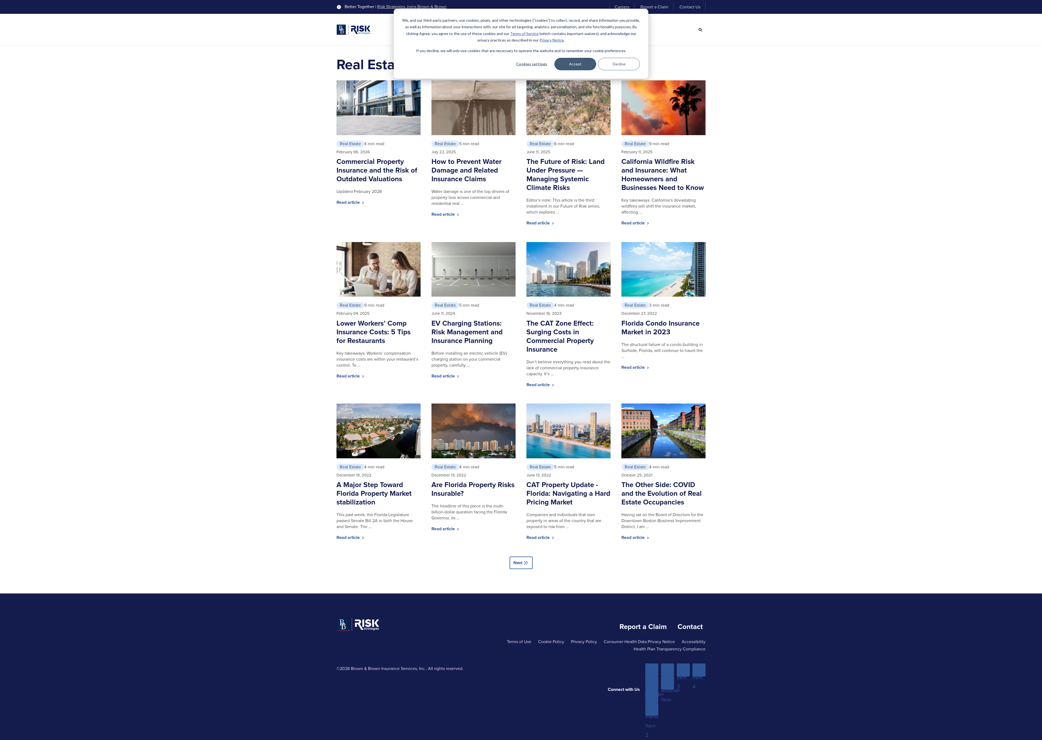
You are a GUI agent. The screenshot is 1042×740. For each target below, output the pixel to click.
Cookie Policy (551, 642)
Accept (575, 64)
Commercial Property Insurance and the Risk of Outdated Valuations (376, 170)
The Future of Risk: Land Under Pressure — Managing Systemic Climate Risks (565, 174)
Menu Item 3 (683, 670)
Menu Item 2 (667, 670)
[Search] (700, 30)
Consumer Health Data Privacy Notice (639, 642)
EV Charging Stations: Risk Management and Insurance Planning (467, 332)
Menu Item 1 (651, 670)
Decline (619, 64)
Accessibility (694, 642)
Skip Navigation (19, 5)
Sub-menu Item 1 (651, 683)
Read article (348, 202)
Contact (690, 626)
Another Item (651, 696)
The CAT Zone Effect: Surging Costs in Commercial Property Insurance (560, 336)
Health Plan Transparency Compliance (670, 649)
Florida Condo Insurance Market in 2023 (660, 327)
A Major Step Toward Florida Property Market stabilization (374, 493)
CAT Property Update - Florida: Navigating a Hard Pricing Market (568, 493)
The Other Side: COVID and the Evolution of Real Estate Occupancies (661, 493)
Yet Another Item (667, 683)
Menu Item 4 (699, 670)
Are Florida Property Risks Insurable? (472, 488)
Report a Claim (654, 7)
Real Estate (350, 144)
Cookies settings (531, 64)
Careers (622, 7)
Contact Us (689, 7)
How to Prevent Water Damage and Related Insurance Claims (466, 170)
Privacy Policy (584, 642)
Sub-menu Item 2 (651, 709)
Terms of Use (519, 642)
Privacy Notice (551, 40)
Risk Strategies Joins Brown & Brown (412, 6)
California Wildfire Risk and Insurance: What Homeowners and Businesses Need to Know (662, 174)
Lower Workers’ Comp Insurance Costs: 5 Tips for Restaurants (373, 332)
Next (521, 563)
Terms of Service (524, 33)
